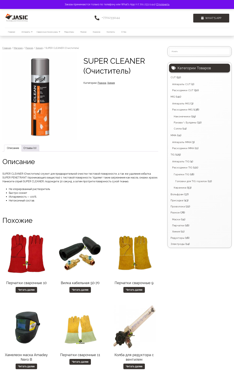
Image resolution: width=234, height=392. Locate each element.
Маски (176, 219)
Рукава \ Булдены (185, 122)
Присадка (177, 200)
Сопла (178, 128)
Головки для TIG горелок (191, 181)
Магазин (18, 48)
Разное (83, 32)
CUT (173, 77)
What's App (213, 18)
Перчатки (178, 225)
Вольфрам (177, 194)
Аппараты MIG (181, 103)
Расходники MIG (182, 109)
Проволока (178, 206)
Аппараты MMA (181, 142)
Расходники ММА (183, 148)
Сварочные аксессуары (47, 32)
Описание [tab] (13, 148)
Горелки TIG (181, 174)
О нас (123, 32)
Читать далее (26, 289)
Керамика (180, 187)
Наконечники (182, 116)
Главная (11, 32)
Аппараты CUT (181, 84)
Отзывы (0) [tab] (29, 148)
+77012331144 (111, 17)
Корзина (96, 32)
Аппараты (25, 32)
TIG (173, 154)
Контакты (111, 32)
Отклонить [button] (162, 4)
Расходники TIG (182, 167)
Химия (39, 48)
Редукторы (69, 32)
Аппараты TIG (180, 161)
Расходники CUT (183, 90)
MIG (173, 96)
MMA (173, 135)
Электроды (178, 244)
